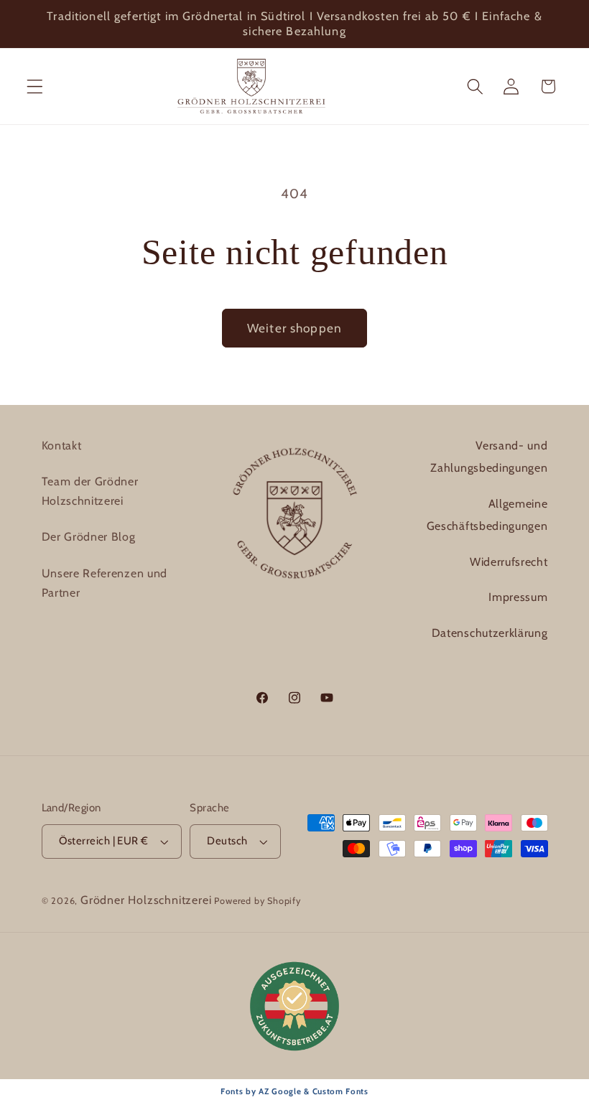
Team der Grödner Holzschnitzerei (90, 491)
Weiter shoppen (294, 327)
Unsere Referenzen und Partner (105, 583)
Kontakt (62, 445)
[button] (35, 86)
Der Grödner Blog (89, 537)
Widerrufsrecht (509, 562)
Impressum (517, 597)
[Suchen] (475, 86)
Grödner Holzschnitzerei (146, 900)
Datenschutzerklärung (490, 633)
